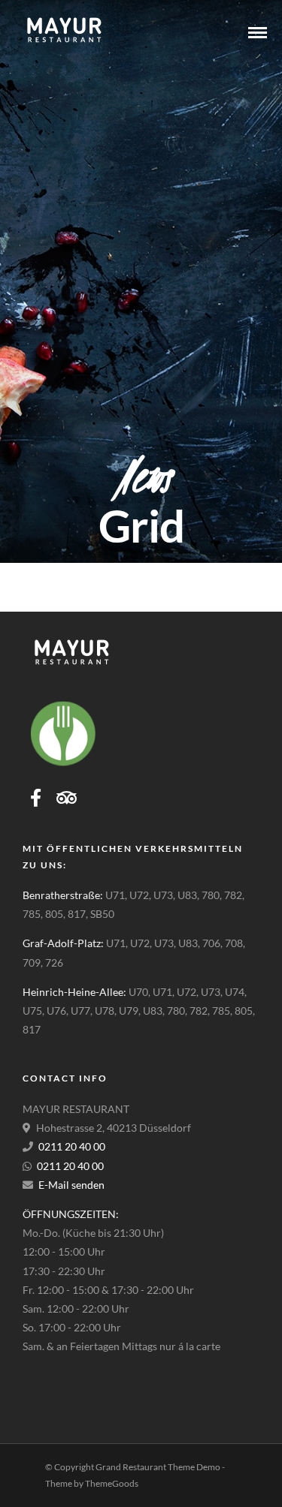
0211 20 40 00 (71, 1146)
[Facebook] (35, 798)
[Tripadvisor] (66, 798)
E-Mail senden (71, 1184)
